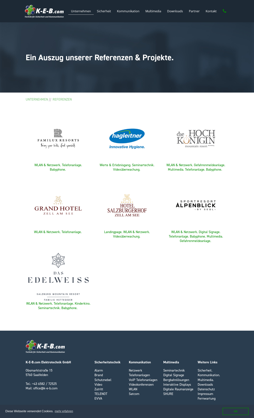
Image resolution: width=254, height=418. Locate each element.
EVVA (98, 398)
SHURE (168, 394)
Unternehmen (37, 99)
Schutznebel (102, 380)
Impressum (205, 394)
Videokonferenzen (141, 384)
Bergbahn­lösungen (176, 380)
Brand (98, 375)
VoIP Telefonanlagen (143, 380)
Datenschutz (206, 389)
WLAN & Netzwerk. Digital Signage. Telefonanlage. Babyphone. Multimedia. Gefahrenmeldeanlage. (196, 236)
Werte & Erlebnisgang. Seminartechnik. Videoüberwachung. (127, 167)
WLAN (133, 389)
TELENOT (100, 394)
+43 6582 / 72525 (44, 384)
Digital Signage (173, 375)
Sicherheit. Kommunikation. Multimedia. (209, 375)
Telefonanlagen (139, 375)
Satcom (134, 394)
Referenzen (62, 99)
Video (98, 384)
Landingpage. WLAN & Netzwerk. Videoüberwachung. (127, 234)
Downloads (205, 384)
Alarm (98, 370)
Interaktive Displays (177, 384)
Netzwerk (135, 370)
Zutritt (98, 389)
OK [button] (236, 411)
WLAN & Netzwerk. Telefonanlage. (58, 232)
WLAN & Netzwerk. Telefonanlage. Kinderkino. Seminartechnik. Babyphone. (58, 305)
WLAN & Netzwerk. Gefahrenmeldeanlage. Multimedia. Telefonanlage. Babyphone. (195, 167)
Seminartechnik (174, 370)
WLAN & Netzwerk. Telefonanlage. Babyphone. (58, 167)
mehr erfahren (64, 411)
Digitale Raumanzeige (178, 389)
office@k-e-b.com (45, 388)
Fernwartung (207, 398)
